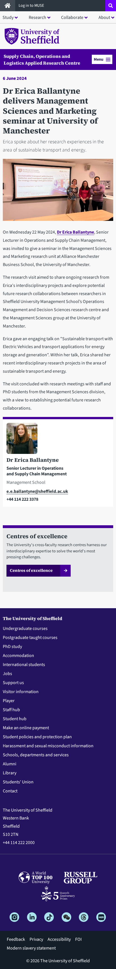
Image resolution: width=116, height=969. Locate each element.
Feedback (16, 939)
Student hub (14, 719)
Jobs (7, 674)
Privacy (36, 939)
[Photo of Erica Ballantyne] (58, 439)
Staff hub (11, 710)
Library (9, 773)
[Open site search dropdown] (110, 5)
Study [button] (8, 17)
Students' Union (18, 782)
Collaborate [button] (72, 17)
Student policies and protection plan (37, 737)
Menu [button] (98, 59)
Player (9, 701)
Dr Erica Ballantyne (75, 232)
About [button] (104, 17)
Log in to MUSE (32, 5)
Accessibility (59, 939)
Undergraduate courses (25, 628)
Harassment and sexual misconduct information (48, 746)
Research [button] (37, 17)
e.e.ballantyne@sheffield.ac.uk (37, 491)
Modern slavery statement (31, 948)
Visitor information (21, 692)
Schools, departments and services (36, 755)
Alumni (9, 764)
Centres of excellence (31, 570)
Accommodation (18, 655)
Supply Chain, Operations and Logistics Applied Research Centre (42, 59)
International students (24, 665)
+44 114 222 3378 (22, 499)
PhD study (12, 646)
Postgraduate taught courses (30, 637)
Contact (10, 791)
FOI (78, 939)
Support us (13, 683)
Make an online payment (26, 728)
